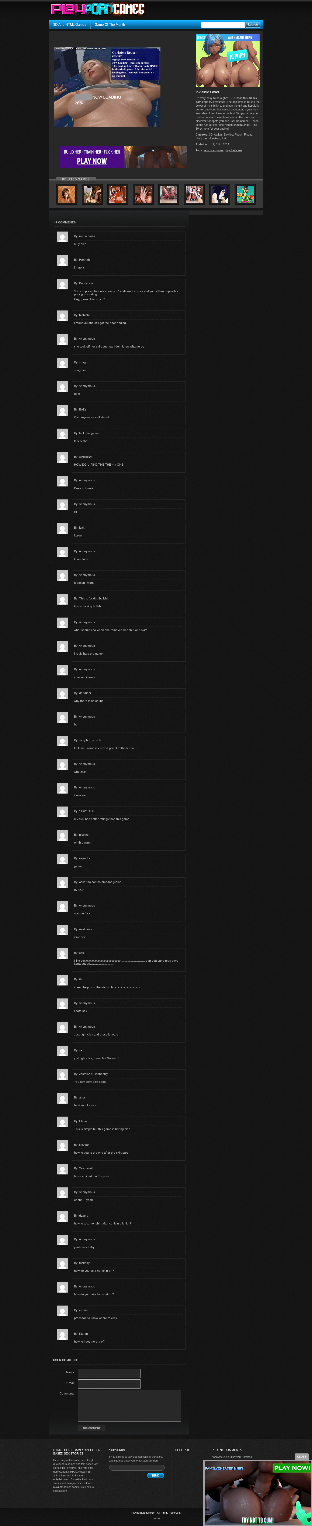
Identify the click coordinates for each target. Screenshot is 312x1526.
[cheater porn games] (123, 166)
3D (210, 134)
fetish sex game (213, 150)
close (301, 1456)
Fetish (238, 134)
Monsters (214, 138)
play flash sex (233, 150)
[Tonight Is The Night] (67, 202)
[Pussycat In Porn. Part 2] (245, 202)
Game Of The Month (110, 24)
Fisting (248, 134)
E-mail (70, 1382)
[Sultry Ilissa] (143, 202)
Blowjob (228, 134)
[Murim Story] (168, 202)
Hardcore (201, 138)
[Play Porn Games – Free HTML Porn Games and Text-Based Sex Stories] (98, 9)
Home (156, 1518)
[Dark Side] (117, 202)
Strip (224, 138)
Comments (67, 1393)
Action (218, 134)
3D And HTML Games (69, 24)
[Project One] (194, 202)
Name (70, 1372)
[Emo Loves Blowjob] (219, 202)
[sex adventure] (228, 86)
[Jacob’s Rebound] (92, 202)
